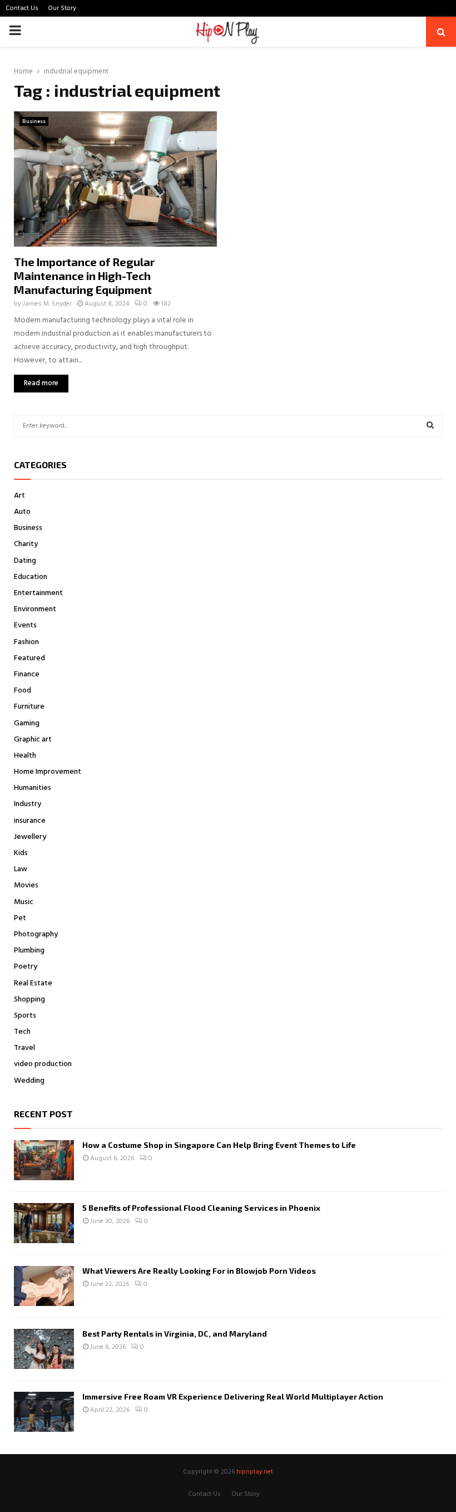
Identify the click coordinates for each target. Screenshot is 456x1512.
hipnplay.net (254, 1471)
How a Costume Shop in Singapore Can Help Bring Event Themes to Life (219, 1145)
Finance (26, 674)
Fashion (26, 642)
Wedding (29, 1080)
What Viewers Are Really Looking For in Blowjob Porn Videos (199, 1270)
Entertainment (38, 593)
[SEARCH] (430, 426)
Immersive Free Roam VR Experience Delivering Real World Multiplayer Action (232, 1396)
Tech (22, 1031)
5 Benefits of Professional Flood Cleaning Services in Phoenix (201, 1207)
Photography (36, 934)
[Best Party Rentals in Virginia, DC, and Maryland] (44, 1349)
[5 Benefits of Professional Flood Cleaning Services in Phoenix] (44, 1223)
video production (43, 1064)
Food (22, 690)
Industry (27, 804)
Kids (21, 853)
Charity (26, 544)
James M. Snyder (47, 304)
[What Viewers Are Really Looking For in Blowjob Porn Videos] (44, 1286)
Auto (22, 511)
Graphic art (33, 739)
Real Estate (33, 983)
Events (25, 625)
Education (30, 577)
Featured (29, 658)
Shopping (29, 999)
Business (34, 121)
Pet (20, 918)
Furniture (29, 706)
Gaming (26, 723)
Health (25, 755)
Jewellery (30, 837)
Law (20, 869)
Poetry (25, 966)
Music (23, 902)
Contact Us (22, 8)
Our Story (62, 8)
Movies (26, 885)
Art (19, 495)
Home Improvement (47, 771)
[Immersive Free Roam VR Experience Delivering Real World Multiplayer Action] (44, 1412)
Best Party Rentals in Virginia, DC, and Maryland (174, 1333)
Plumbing (29, 950)
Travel (24, 1048)
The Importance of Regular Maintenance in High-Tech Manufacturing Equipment (84, 275)
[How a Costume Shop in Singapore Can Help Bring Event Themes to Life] (44, 1160)
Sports (25, 1015)
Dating (25, 560)
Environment (35, 609)
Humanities (32, 788)
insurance (30, 820)
